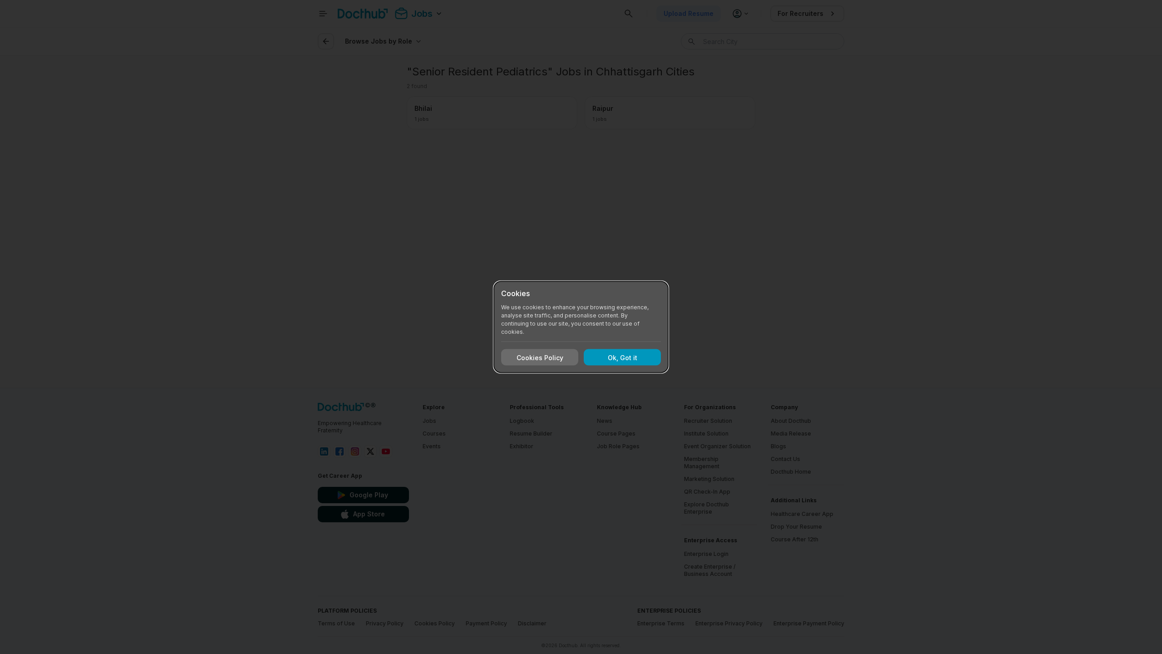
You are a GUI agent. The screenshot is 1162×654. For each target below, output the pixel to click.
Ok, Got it (622, 357)
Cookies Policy (540, 357)
